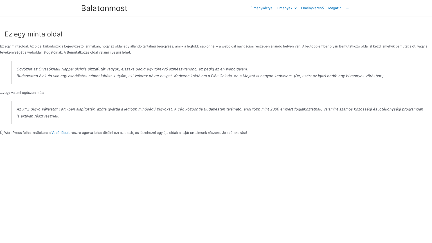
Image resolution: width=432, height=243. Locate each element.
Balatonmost (104, 8)
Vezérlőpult (61, 132)
